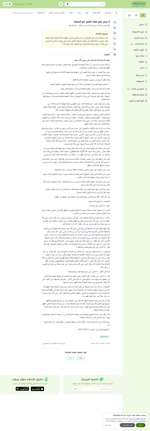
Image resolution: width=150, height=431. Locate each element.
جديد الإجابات (139, 38)
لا (70, 357)
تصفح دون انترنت (135, 89)
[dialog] (125, 421)
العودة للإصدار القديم (136, 101)
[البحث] (60, 4)
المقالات (141, 62)
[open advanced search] (67, 4)
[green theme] (142, 15)
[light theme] (136, 15)
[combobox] (86, 4)
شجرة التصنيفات (138, 32)
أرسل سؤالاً (140, 75)
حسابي (141, 24)
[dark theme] (129, 15)
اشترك (75, 388)
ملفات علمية (140, 56)
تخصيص (108, 425)
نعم (81, 357)
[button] (114, 22)
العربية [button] (6, 4)
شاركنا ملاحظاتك (138, 95)
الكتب (142, 68)
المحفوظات (140, 81)
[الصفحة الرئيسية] (116, 12)
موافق (141, 425)
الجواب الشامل (139, 50)
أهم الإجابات (137, 44)
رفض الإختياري (127, 425)
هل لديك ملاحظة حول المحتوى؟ (54, 343)
